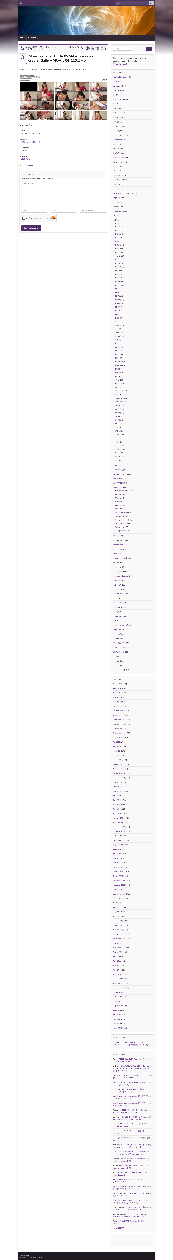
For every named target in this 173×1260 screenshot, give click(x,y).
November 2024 (119, 778)
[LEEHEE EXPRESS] (120, 474)
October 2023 (118, 836)
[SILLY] (115, 598)
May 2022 (116, 912)
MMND (118, 362)
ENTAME (118, 494)
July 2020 (116, 1010)
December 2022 (119, 880)
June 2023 (117, 854)
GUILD (117, 314)
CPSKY (118, 260)
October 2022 (118, 889)
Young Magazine (121, 531)
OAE (117, 373)
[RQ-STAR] (117, 585)
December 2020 (119, 988)
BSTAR (118, 245)
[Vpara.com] (117, 616)
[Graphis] (116, 184)
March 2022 (117, 921)
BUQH (117, 252)
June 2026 (117, 693)
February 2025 (118, 764)
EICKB (117, 278)
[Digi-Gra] (116, 149)
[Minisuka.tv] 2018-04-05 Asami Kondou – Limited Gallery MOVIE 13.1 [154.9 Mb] (40, 48)
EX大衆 (118, 498)
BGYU (117, 234)
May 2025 (116, 751)
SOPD (117, 420)
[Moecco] (116, 554)
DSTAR (118, 267)
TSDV (117, 449)
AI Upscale (119, 223)
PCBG (117, 394)
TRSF (117, 442)
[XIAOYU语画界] (119, 643)
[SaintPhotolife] (119, 594)
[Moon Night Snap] (120, 558)
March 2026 (117, 706)
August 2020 (118, 1006)
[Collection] (117, 126)
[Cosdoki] (116, 131)
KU (116, 340)
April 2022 (117, 916)
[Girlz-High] (117, 180)
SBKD (117, 405)
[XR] (114, 656)
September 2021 (119, 948)
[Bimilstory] (117, 108)
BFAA (117, 230)
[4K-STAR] (117, 81)
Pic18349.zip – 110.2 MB (29, 133)
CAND (117, 256)
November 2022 (119, 885)
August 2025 (118, 737)
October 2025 (118, 729)
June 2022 (117, 907)
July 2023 (116, 849)
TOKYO (118, 435)
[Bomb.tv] (116, 117)
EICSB (117, 281)
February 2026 (118, 711)
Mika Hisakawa (27, 165)
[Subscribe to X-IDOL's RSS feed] (20, 2)
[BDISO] (116, 95)
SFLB (117, 416)
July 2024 (116, 796)
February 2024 (118, 818)
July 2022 (116, 903)
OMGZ (118, 384)
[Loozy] (115, 479)
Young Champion (121, 520)
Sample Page (34, 37)
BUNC (117, 249)
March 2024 (117, 813)
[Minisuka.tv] (30, 64)
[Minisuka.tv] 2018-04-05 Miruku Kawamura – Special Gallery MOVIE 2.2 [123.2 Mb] (86, 48)
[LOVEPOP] (117, 483)
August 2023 (118, 845)
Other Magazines (121, 509)
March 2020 (117, 1028)
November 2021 (119, 939)
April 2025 (117, 755)
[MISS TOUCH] (118, 549)
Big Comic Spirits (121, 491)
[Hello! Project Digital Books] (123, 193)
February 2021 (118, 979)
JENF (117, 329)
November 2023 (119, 831)
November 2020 (119, 992)
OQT (117, 387)
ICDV (117, 322)
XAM (117, 460)
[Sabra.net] (117, 589)
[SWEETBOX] (118, 603)
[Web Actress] (118, 630)
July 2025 (116, 742)
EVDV (117, 300)
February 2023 (118, 872)
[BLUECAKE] (117, 113)
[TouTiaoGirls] (118, 607)
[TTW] (115, 612)
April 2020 (117, 1024)
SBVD (117, 409)
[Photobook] (117, 571)
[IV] (114, 220)
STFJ (117, 427)
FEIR (117, 307)
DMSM (117, 263)
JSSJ (117, 332)
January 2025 (118, 769)
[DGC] (115, 144)
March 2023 (117, 867)
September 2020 (119, 1001)
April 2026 (117, 702)
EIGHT (118, 285)
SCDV (117, 413)
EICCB (117, 274)
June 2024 (117, 800)
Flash (117, 501)
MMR (117, 365)
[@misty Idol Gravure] (121, 77)
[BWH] (115, 122)
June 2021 (117, 961)
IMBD (117, 325)
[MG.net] (116, 536)
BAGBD (118, 227)
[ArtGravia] (117, 90)
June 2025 (117, 746)
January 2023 (118, 876)
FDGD (117, 303)
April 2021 (117, 970)
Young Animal (120, 516)
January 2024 (118, 822)
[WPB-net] (117, 634)
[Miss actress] (118, 545)
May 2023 (116, 858)
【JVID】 (116, 665)
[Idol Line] (116, 202)
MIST (117, 354)
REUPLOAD (119, 402)
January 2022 (118, 930)
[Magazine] (117, 487)
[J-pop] (115, 465)
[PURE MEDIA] (118, 580)
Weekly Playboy (121, 512)
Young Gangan (120, 523)
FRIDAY (118, 505)
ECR (117, 270)
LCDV (117, 343)
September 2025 (119, 733)
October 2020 (118, 997)
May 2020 (116, 1019)
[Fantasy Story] (118, 162)
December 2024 (119, 773)
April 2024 (117, 809)
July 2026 (116, 688)
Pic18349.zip (24, 150)
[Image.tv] (116, 207)
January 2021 (118, 983)
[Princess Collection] (120, 576)
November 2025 (119, 724)
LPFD (117, 351)
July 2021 (116, 956)
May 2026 (116, 697)
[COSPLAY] (117, 135)
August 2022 (118, 898)
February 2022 (118, 925)
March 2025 (117, 760)
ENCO (117, 289)
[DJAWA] (116, 153)
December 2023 (119, 827)
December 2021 (119, 934)
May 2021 (116, 965)
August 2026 (118, 684)
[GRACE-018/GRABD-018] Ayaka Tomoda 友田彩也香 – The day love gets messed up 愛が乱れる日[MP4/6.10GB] (132, 1068)
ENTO (117, 296)
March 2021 (117, 974)
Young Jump (119, 527)
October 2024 (118, 782)
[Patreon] (116, 567)
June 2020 (117, 1015)
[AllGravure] (117, 86)
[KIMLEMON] (118, 470)
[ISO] (115, 216)
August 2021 (118, 952)
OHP (117, 376)
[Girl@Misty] (117, 175)
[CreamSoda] (117, 140)
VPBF (117, 453)
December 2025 (119, 720)
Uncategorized (118, 670)
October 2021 (118, 943)
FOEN (117, 311)
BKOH (117, 238)
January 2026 (118, 715)
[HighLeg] (116, 198)
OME (117, 380)
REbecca (118, 398)
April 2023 (117, 863)
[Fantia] (115, 166)
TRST (117, 446)
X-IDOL (87, 25)
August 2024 (118, 791)
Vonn (23, 64)
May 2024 (116, 804)
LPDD (117, 347)
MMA (117, 358)
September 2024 (119, 787)
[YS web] (116, 661)
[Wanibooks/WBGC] (120, 625)
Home (22, 37)
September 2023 (119, 840)
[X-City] (116, 639)
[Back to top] (168, 1255)
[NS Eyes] (116, 563)
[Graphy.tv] (117, 189)
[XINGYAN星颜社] (119, 647)
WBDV (117, 456)
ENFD (117, 292)
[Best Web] (117, 104)
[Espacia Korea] (118, 157)
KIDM (117, 336)
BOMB (117, 241)
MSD (117, 369)
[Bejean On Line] (119, 99)
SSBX (117, 424)
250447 (121, 1228)
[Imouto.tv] (117, 211)
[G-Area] (116, 171)
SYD (117, 431)
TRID (117, 438)
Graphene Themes (36, 1257)
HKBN (117, 318)
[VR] (114, 621)
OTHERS (118, 391)
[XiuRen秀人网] (118, 652)
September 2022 (119, 894)
